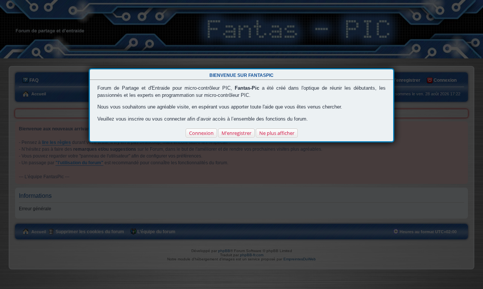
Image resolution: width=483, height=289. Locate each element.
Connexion (201, 133)
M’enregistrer (236, 133)
